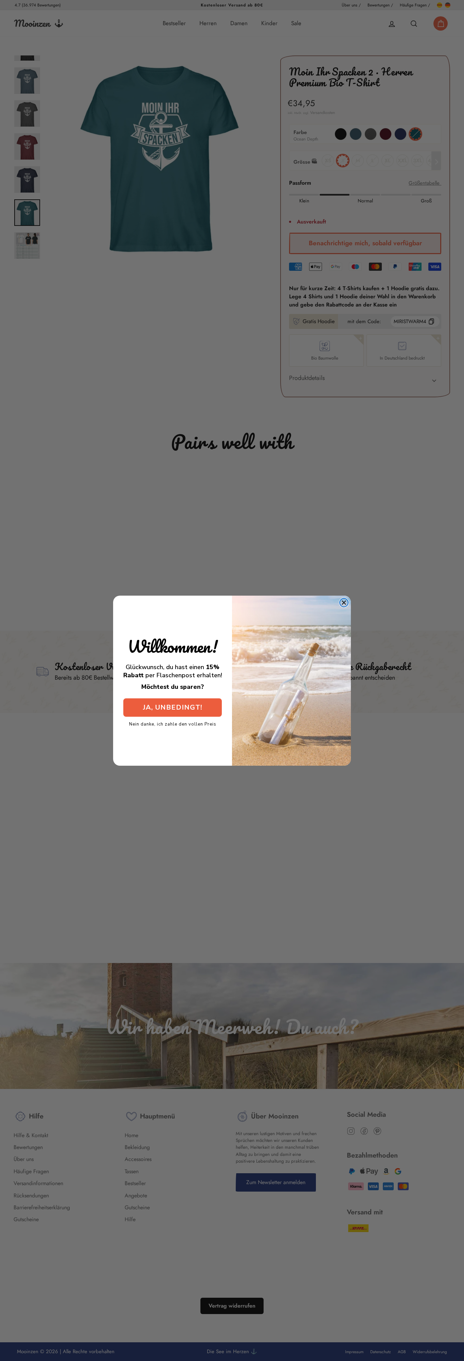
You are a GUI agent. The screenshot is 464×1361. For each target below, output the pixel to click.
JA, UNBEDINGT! (172, 707)
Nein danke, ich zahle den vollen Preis (172, 724)
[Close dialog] (344, 602)
